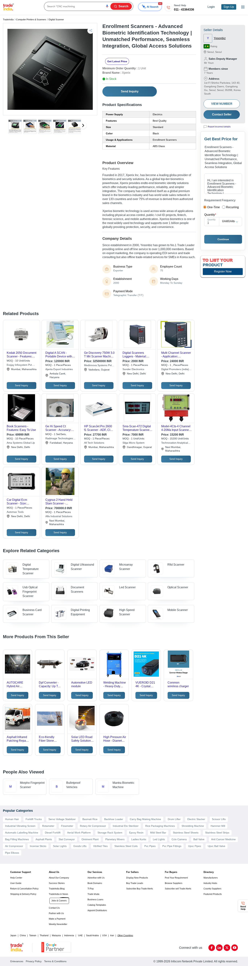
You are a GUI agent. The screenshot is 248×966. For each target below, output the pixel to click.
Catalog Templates (97, 905)
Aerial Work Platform (79, 832)
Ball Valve (198, 839)
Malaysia (56, 935)
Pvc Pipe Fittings (171, 846)
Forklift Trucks (34, 819)
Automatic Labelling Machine (21, 832)
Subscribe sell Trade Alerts (178, 888)
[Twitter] (227, 947)
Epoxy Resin (136, 832)
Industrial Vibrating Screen (20, 825)
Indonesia (69, 935)
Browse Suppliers (173, 883)
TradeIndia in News (58, 894)
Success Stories (57, 883)
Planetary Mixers (115, 839)
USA (104, 935)
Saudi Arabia (92, 935)
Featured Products (213, 894)
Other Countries (125, 935)
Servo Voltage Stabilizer (62, 819)
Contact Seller (221, 114)
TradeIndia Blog (57, 888)
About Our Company (59, 878)
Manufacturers (211, 878)
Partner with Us (56, 913)
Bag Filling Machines (17, 839)
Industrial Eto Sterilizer (126, 825)
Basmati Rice (89, 819)
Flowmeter (67, 825)
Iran (112, 935)
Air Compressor (14, 846)
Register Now (223, 271)
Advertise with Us (96, 878)
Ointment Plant (90, 839)
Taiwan (32, 935)
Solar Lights (60, 846)
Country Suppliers (212, 888)
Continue (223, 239)
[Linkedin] (219, 947)
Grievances (16, 961)
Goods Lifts (79, 846)
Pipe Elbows (12, 852)
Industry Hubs (210, 883)
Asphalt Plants (44, 839)
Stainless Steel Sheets (185, 832)
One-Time (213, 207)
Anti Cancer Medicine (223, 839)
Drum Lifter (174, 819)
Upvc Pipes (194, 846)
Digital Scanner (56, 19)
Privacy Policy (34, 961)
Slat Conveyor (67, 839)
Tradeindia (8, 19)
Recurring (232, 207)
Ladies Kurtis (138, 839)
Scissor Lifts (219, 819)
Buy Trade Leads (134, 883)
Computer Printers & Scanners (31, 19)
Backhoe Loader (113, 819)
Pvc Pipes (150, 846)
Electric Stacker (196, 819)
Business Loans (95, 899)
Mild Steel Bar (158, 832)
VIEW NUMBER (221, 103)
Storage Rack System (109, 832)
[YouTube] (234, 947)
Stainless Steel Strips (217, 832)
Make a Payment (57, 919)
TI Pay (91, 888)
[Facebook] (211, 947)
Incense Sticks (38, 846)
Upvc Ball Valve (216, 846)
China (23, 935)
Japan (13, 935)
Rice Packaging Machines (160, 825)
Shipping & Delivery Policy (23, 894)
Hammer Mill (218, 825)
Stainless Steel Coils (126, 846)
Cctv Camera (179, 839)
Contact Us (54, 908)
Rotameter (48, 825)
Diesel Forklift (52, 832)
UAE (80, 935)
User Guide (15, 883)
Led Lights (159, 839)
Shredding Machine (193, 825)
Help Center (16, 878)
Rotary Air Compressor (93, 825)
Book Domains (95, 883)
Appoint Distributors (97, 910)
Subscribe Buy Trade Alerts (139, 888)
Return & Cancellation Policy (24, 888)
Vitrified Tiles (100, 846)
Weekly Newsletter (58, 924)
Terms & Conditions (55, 961)
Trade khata (93, 894)
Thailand (44, 935)
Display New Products (137, 878)
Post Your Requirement (176, 878)
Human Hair (12, 819)
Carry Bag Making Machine (145, 819)
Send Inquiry (130, 91)
